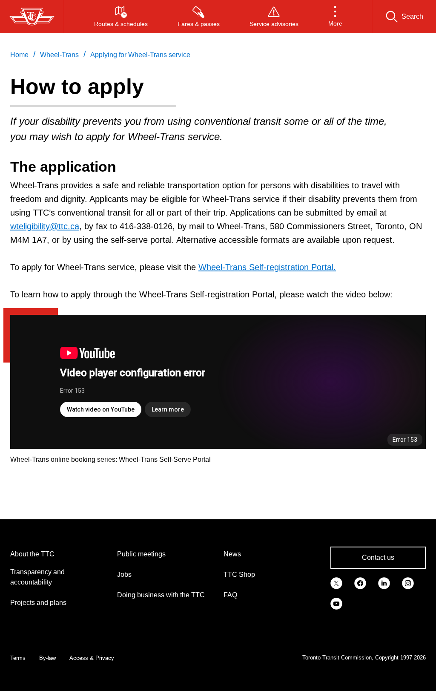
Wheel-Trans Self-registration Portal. (267, 267)
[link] (336, 582)
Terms (18, 658)
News (232, 554)
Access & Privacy (91, 658)
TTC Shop (239, 574)
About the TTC (32, 554)
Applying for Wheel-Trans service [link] (140, 54)
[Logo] (32, 16)
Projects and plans (38, 602)
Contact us (378, 557)
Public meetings (141, 554)
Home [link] (19, 54)
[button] (335, 16)
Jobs (124, 574)
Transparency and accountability (37, 577)
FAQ (230, 595)
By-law (47, 658)
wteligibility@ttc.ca (44, 226)
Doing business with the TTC (161, 595)
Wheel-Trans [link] (59, 54)
